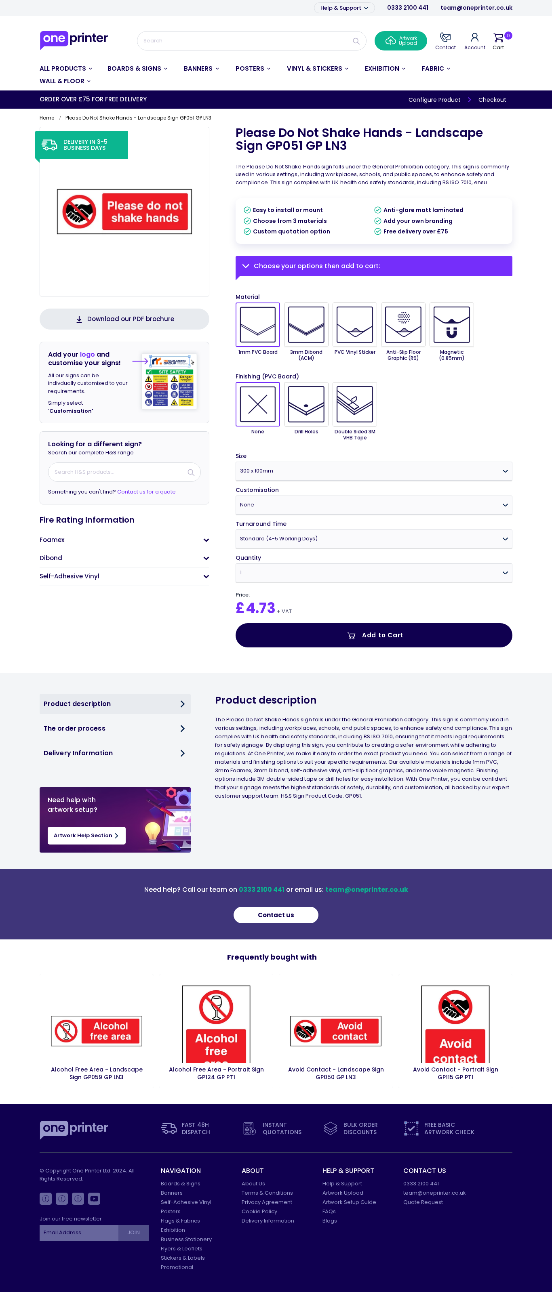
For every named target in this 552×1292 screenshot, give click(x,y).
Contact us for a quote (146, 492)
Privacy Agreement (267, 1202)
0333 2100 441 (407, 8)
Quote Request (423, 1202)
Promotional (177, 1267)
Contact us (276, 915)
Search (357, 40)
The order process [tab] (74, 728)
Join (133, 1232)
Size (241, 456)
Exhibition (173, 1230)
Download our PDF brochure (130, 319)
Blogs (329, 1221)
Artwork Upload (342, 1193)
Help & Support (341, 8)
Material (248, 297)
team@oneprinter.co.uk (476, 8)
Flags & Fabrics (180, 1221)
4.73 (261, 608)
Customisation (257, 490)
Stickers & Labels (183, 1258)
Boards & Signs (180, 1183)
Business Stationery (186, 1239)
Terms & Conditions (267, 1193)
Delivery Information (268, 1221)
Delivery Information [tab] (78, 753)
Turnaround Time (261, 524)
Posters (171, 1211)
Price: (243, 595)
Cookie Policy (259, 1211)
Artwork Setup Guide (349, 1202)
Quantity (248, 558)
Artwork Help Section (84, 835)
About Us (253, 1183)
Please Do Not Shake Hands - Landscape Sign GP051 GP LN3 (359, 139)
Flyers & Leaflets (181, 1248)
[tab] (124, 540)
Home (47, 117)
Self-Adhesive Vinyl (186, 1202)
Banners (172, 1193)
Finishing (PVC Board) (267, 376)
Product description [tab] (77, 703)
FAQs (329, 1211)
